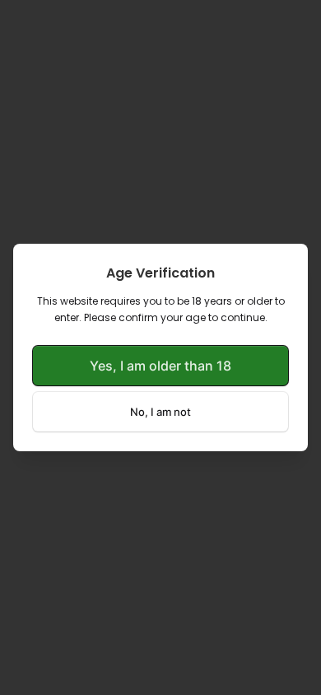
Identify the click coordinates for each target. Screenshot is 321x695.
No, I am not (160, 411)
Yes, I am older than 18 (160, 365)
